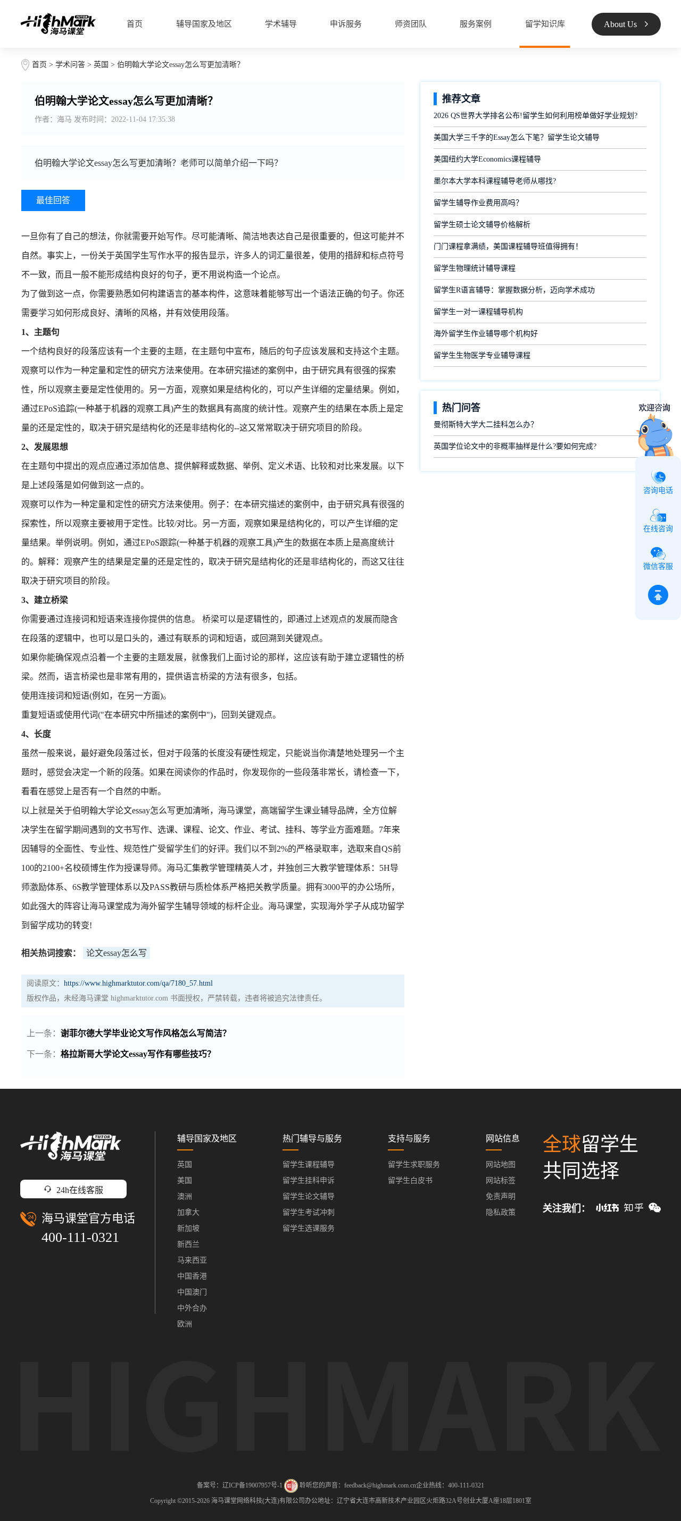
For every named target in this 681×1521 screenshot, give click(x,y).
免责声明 (501, 1196)
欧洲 (184, 1324)
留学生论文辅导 (309, 1196)
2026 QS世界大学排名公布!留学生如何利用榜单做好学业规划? (535, 116)
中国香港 (192, 1276)
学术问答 (70, 65)
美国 (184, 1180)
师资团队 (411, 24)
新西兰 (188, 1244)
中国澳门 (192, 1292)
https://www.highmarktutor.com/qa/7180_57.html (138, 983)
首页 (135, 24)
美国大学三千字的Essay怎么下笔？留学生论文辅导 (517, 137)
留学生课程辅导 (309, 1165)
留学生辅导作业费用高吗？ (478, 203)
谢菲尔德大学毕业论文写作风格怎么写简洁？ (146, 1033)
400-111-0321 (80, 1237)
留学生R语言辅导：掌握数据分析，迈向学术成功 (514, 290)
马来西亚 (192, 1260)
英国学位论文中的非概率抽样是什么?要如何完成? (515, 446)
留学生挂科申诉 (309, 1180)
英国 (102, 65)
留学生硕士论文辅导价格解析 (482, 225)
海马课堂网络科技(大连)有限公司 (258, 1501)
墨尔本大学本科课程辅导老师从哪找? (495, 181)
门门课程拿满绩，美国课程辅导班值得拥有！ (508, 246)
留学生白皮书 (410, 1180)
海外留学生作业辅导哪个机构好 (486, 334)
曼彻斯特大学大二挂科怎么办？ (486, 424)
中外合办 (192, 1308)
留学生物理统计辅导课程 (475, 268)
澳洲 (184, 1196)
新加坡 (188, 1228)
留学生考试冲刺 (309, 1212)
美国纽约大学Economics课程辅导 (487, 159)
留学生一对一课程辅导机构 (478, 312)
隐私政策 (501, 1212)
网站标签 (501, 1180)
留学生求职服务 (414, 1165)
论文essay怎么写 (116, 952)
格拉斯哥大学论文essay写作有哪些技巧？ (138, 1053)
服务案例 (476, 24)
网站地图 (501, 1165)
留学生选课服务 (309, 1228)
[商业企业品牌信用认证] (291, 1486)
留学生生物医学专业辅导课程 (482, 355)
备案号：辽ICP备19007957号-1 (240, 1485)
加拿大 (188, 1212)
